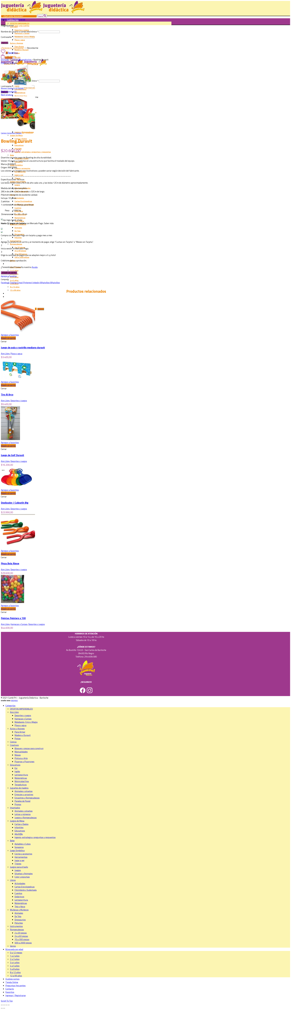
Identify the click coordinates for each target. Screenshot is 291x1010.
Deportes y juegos (18, 400)
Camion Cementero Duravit (11, 133)
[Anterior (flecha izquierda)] (2, 1008)
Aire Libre (5, 353)
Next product (7, 94)
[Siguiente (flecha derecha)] (4, 1008)
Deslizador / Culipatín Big (14, 503)
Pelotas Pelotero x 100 (13, 618)
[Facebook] (82, 692)
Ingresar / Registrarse (15, 995)
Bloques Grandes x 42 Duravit (12, 88)
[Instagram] (89, 692)
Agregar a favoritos (9, 276)
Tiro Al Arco (7, 394)
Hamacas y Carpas (18, 624)
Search (41, 16)
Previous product (9, 63)
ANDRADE (14, 700)
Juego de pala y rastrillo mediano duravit (23, 347)
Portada (5, 59)
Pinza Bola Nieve (10, 563)
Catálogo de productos (21, 59)
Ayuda (35, 267)
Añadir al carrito (9, 273)
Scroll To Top (7, 1001)
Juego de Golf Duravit (12, 455)
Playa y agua (16, 353)
